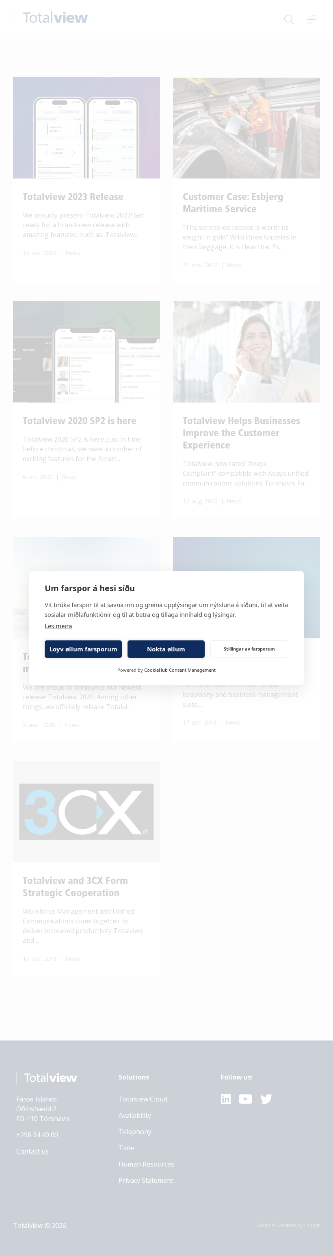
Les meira (58, 626)
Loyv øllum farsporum (83, 649)
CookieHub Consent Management (180, 670)
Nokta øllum (166, 649)
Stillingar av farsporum (249, 649)
